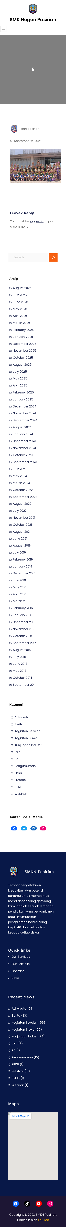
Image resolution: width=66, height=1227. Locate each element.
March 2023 (21, 483)
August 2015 (22, 650)
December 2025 (24, 344)
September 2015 (25, 643)
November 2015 (24, 629)
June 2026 (20, 302)
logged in (36, 221)
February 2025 (23, 392)
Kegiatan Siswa (26, 738)
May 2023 (20, 476)
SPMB (19, 787)
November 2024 (24, 413)
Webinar (21, 794)
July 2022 (20, 511)
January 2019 (22, 566)
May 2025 (20, 378)
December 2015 (24, 622)
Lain (17, 752)
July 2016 (19, 580)
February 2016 (23, 608)
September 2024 (25, 420)
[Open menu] (3, 29)
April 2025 (20, 385)
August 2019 (22, 545)
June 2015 (20, 664)
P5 (16, 759)
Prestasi (20, 780)
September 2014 (25, 685)
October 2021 (22, 525)
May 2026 (20, 309)
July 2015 (19, 657)
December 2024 (24, 406)
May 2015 (19, 671)
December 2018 (24, 573)
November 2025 (24, 351)
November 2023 (24, 448)
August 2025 (22, 365)
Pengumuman (25, 766)
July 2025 (20, 372)
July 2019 (19, 552)
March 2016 (21, 601)
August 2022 (22, 504)
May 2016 (19, 587)
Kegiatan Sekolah (27, 731)
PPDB (18, 773)
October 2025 (23, 358)
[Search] (53, 257)
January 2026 (23, 337)
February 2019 (23, 559)
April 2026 (20, 316)
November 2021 (24, 518)
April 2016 (19, 594)
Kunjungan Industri (28, 745)
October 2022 (23, 490)
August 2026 (22, 288)
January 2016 (22, 615)
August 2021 (21, 532)
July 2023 (20, 469)
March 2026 (21, 323)
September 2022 (25, 497)
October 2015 (22, 636)
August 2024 (22, 427)
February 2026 (23, 330)
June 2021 (20, 538)
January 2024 (23, 434)
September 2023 (25, 462)
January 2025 (23, 399)
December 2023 (24, 441)
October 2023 (23, 455)
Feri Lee (43, 1220)
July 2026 (20, 295)
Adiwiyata (22, 717)
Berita (19, 724)
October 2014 (22, 678)
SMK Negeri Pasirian (33, 19)
